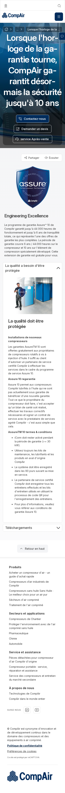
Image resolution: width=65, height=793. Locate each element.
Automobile (15, 643)
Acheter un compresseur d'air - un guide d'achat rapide (29, 574)
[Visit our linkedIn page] (27, 709)
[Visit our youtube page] (36, 709)
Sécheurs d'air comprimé (24, 599)
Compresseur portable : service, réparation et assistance (28, 668)
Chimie (13, 638)
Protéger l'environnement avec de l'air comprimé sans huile (32, 626)
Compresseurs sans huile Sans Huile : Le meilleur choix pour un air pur (31, 592)
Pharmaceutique (18, 633)
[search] (59, 6)
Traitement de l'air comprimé (26, 605)
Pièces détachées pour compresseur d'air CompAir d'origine (31, 659)
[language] (6, 6)
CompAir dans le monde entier (27, 698)
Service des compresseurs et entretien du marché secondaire (32, 677)
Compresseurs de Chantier (25, 618)
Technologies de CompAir (24, 693)
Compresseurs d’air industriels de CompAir (29, 583)
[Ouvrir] (59, 16)
